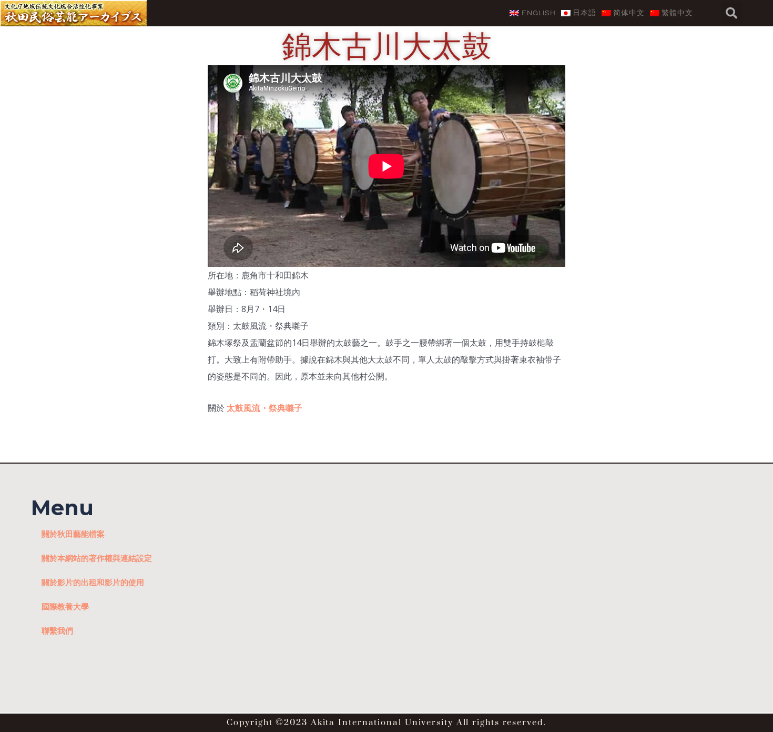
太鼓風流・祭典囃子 (264, 408)
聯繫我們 (57, 630)
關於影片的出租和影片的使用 (93, 582)
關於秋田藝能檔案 (73, 533)
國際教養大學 (65, 606)
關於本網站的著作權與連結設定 (97, 558)
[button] (731, 13)
